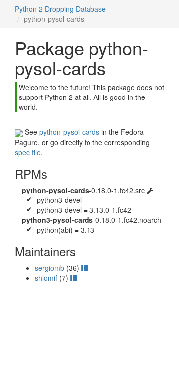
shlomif (46, 278)
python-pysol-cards (69, 132)
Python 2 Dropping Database (60, 9)
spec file (28, 152)
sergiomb (49, 268)
